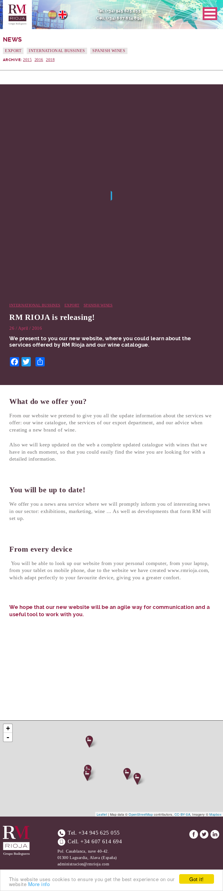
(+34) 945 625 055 (123, 10)
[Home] (17, 14)
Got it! (196, 879)
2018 (50, 59)
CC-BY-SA (182, 814)
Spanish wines (108, 50)
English (62, 14)
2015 (27, 59)
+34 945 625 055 (99, 833)
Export (13, 50)
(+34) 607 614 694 (124, 18)
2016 (39, 59)
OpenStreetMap (141, 814)
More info (39, 884)
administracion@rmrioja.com (83, 864)
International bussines (57, 50)
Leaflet (102, 814)
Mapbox (215, 814)
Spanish (52, 14)
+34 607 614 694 (101, 841)
